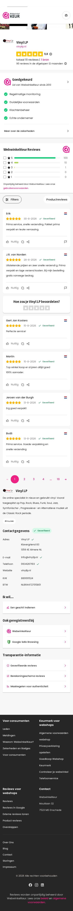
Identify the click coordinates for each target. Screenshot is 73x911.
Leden (6, 729)
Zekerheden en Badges (16, 748)
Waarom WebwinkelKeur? (18, 742)
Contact (7, 854)
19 (58, 479)
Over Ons (8, 842)
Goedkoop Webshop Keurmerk (51, 762)
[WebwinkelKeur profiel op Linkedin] (42, 884)
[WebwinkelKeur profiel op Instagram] (36, 884)
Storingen (8, 860)
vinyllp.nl (21, 46)
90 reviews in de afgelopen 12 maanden (39, 63)
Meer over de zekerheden (19, 131)
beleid (44, 898)
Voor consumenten (14, 755)
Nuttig (14, 241)
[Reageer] (22, 241)
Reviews (8, 801)
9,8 (48, 54)
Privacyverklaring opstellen (49, 749)
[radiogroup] (29, 54)
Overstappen (10, 827)
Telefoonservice (48, 778)
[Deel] (28, 241)
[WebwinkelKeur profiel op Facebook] (30, 884)
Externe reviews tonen (16, 814)
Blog (5, 848)
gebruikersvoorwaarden (15, 188)
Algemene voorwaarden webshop (53, 736)
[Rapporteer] (65, 241)
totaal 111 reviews (27, 60)
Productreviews (56, 199)
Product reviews (12, 820)
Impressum (9, 867)
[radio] (18, 54)
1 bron (45, 59)
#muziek (9, 521)
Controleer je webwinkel (53, 772)
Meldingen (9, 735)
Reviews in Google (14, 807)
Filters (15, 199)
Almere (34, 549)
